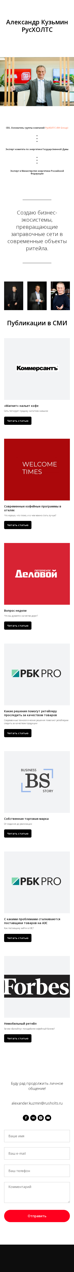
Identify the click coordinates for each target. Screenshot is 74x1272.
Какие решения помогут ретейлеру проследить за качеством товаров (30, 713)
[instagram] (41, 1118)
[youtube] (48, 1118)
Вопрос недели (15, 610)
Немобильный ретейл (20, 1023)
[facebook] (26, 1118)
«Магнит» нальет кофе (21, 406)
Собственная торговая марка (26, 819)
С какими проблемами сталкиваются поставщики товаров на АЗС (32, 921)
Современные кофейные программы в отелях (32, 508)
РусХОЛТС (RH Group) (56, 127)
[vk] (33, 1118)
